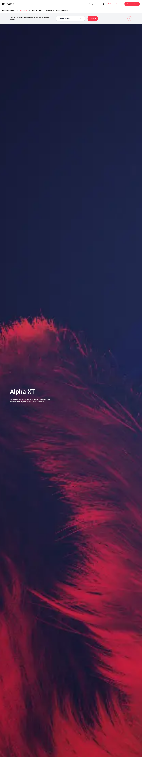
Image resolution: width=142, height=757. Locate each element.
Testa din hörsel (132, 4)
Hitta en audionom (114, 4)
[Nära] (129, 18)
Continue (93, 18)
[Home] (8, 4)
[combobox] (69, 18)
